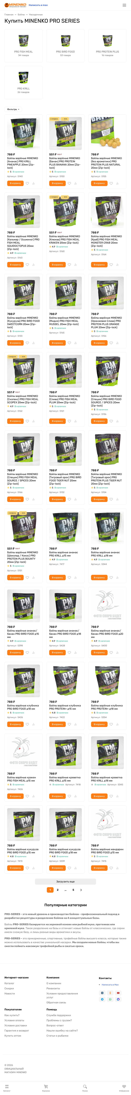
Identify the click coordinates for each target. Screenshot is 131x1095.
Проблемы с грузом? (59, 1020)
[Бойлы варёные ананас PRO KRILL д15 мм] (65, 527)
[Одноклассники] (110, 992)
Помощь (51, 1009)
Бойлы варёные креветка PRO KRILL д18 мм (106, 779)
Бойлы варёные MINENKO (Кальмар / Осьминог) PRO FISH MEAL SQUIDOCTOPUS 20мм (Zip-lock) (23, 243)
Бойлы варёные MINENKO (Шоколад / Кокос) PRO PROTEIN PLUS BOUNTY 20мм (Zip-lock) (22, 557)
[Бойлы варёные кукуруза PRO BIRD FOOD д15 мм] (23, 824)
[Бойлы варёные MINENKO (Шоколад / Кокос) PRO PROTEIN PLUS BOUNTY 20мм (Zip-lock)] (23, 527)
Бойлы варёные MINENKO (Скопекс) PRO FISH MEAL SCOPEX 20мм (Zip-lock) (22, 399)
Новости (9, 993)
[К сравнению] (33, 183)
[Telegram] (102, 999)
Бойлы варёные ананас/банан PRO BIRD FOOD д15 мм (23, 634)
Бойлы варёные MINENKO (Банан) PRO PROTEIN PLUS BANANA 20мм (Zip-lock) (65, 163)
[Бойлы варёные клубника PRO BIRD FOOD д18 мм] (23, 681)
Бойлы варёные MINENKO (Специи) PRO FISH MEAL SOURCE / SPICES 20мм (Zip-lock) (22, 479)
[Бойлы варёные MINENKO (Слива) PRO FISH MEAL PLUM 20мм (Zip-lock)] (65, 371)
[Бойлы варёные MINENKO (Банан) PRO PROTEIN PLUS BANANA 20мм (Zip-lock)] (65, 133)
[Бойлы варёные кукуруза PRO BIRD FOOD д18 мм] (65, 824)
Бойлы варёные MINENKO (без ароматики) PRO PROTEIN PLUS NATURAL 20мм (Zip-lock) (106, 163)
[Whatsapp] (110, 999)
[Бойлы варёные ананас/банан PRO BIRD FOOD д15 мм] (23, 606)
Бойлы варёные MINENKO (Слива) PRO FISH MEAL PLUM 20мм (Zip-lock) (64, 399)
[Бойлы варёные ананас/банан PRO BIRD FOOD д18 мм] (65, 606)
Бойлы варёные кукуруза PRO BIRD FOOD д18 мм (65, 851)
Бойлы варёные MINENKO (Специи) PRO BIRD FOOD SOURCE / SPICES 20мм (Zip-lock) (106, 400)
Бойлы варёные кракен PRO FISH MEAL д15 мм (21, 779)
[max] (118, 999)
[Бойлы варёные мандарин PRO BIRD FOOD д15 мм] (107, 824)
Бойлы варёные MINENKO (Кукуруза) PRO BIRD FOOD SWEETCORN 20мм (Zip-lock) (23, 322)
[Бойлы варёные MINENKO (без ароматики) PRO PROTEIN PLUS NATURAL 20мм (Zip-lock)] (107, 133)
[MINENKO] (15, 5)
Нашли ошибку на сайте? (62, 1030)
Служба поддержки (58, 1015)
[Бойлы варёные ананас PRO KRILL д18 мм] (107, 527)
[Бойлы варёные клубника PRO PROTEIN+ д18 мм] (107, 681)
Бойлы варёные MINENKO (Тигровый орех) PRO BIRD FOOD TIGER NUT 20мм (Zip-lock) (65, 479)
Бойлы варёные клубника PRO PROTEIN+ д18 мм (107, 707)
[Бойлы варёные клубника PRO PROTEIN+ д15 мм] (65, 681)
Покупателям (13, 1009)
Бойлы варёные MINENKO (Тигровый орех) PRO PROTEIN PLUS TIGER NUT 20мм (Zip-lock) (106, 479)
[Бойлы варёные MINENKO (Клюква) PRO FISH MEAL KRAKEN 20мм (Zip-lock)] (65, 211)
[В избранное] (27, 183)
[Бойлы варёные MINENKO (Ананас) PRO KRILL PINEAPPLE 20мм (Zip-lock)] (23, 133)
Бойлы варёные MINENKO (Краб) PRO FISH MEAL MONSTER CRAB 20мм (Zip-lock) (106, 241)
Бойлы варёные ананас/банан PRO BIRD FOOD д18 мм (65, 634)
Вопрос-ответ (55, 1025)
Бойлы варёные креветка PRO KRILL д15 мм (65, 779)
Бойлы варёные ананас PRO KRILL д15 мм (63, 554)
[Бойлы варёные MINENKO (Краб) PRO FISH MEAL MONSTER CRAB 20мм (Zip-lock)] (107, 211)
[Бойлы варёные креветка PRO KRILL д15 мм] (65, 752)
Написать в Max (110, 984)
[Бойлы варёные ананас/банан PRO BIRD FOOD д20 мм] (107, 606)
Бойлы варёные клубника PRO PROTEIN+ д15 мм (65, 707)
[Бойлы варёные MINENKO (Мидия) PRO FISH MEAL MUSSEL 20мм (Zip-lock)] (65, 293)
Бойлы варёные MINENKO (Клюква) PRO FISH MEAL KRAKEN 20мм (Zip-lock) (64, 239)
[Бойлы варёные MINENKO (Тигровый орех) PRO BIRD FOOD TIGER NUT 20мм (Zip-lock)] (65, 449)
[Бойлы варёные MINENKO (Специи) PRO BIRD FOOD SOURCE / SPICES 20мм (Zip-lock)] (107, 371)
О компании (53, 983)
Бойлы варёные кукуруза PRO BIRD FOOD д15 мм (23, 851)
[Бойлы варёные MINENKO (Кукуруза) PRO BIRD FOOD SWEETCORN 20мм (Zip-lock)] (23, 293)
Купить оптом (12, 1035)
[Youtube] (118, 992)
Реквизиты (53, 988)
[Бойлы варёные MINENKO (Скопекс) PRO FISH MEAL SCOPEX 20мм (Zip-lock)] (23, 371)
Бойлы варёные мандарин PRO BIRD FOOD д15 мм (107, 851)
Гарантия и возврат (16, 1030)
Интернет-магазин (16, 977)
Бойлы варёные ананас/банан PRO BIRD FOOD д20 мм (107, 634)
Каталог (9, 983)
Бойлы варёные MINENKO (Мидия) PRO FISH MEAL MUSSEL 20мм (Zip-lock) (64, 321)
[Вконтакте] (102, 992)
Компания (52, 977)
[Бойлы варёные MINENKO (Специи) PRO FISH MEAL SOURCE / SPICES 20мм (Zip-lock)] (23, 449)
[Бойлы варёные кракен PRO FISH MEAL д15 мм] (23, 752)
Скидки (9, 988)
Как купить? (11, 1015)
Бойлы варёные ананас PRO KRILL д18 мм (105, 554)
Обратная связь (56, 1002)
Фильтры (12, 109)
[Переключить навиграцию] (124, 5)
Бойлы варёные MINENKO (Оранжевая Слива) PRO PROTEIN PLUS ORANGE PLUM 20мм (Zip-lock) (106, 322)
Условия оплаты (14, 1020)
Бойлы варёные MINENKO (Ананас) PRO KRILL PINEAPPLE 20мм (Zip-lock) (22, 163)
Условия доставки (15, 1025)
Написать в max (38, 5)
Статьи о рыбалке (57, 1035)
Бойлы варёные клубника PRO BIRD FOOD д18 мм (23, 707)
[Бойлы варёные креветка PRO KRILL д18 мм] (107, 752)
